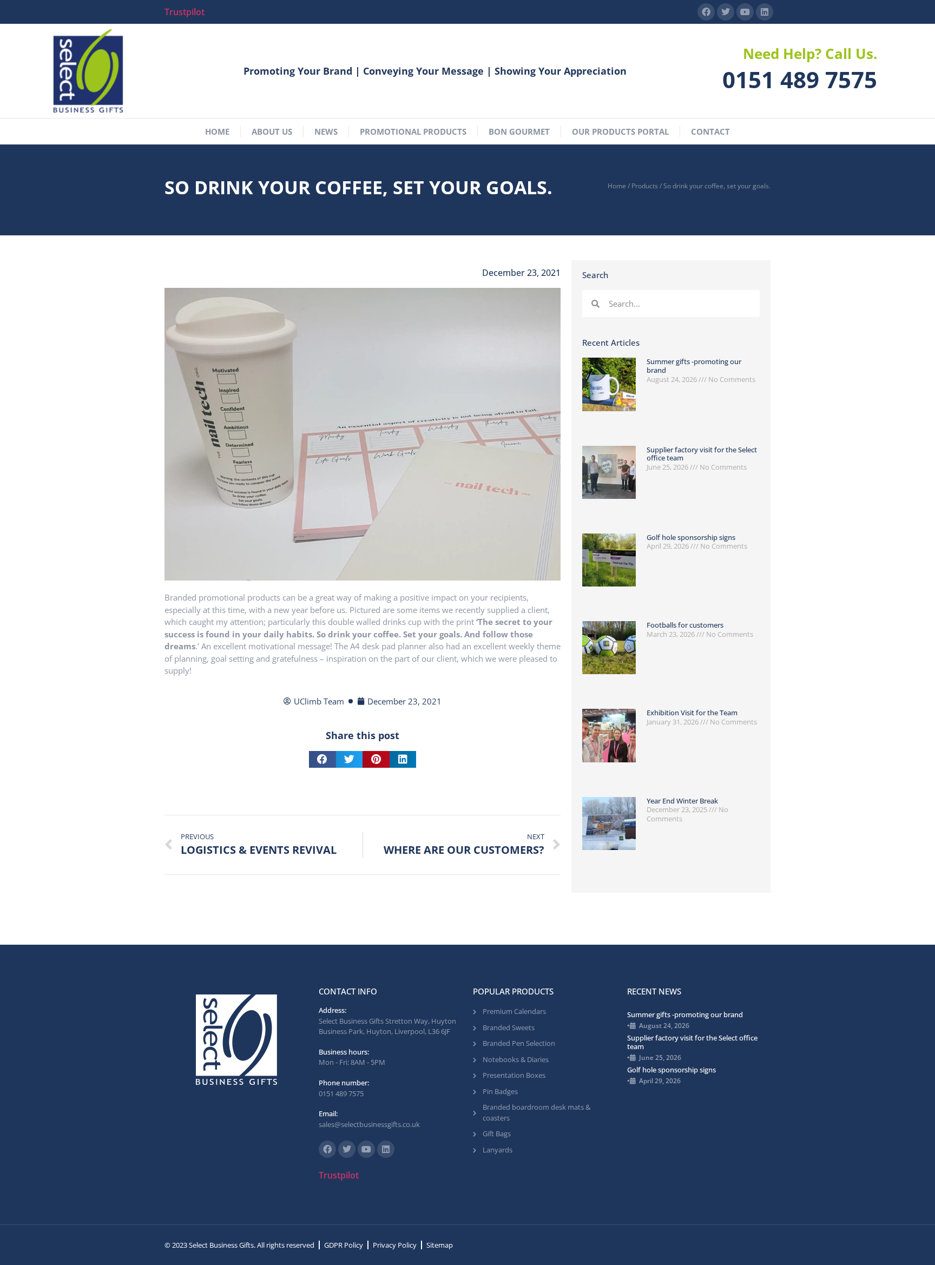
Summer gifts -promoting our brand (694, 366)
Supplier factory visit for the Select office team (702, 454)
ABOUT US (272, 131)
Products (644, 185)
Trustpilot (184, 12)
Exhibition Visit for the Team (692, 712)
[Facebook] (706, 12)
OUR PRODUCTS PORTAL (620, 131)
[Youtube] (745, 12)
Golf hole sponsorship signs (691, 537)
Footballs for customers (685, 625)
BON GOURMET (519, 131)
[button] (322, 759)
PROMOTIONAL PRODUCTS (413, 131)
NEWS (326, 131)
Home (617, 185)
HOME (217, 131)
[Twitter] (725, 12)
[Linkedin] (764, 12)
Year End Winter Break (682, 801)
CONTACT (710, 131)
